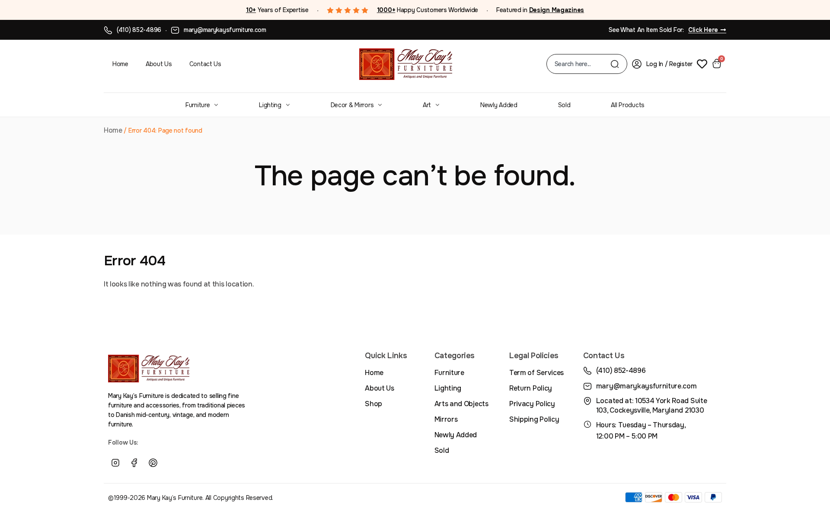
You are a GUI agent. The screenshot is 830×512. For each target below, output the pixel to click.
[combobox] (582, 64)
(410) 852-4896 (139, 30)
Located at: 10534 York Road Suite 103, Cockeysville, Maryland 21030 (651, 405)
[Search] (614, 64)
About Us (159, 64)
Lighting (270, 105)
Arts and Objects (461, 403)
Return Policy (530, 388)
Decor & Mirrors (352, 105)
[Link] (172, 463)
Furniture (197, 105)
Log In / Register (669, 64)
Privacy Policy (532, 403)
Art (427, 105)
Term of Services (536, 372)
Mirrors (446, 419)
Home (120, 64)
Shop (373, 403)
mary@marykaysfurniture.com (225, 30)
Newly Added (498, 105)
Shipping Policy (534, 419)
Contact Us (205, 64)
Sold (564, 105)
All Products (628, 105)
